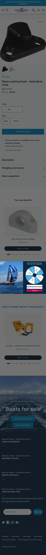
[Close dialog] (1, 262)
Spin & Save (34, 290)
